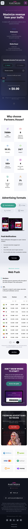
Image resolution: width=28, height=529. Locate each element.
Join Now (14, 352)
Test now (14, 258)
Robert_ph (15, 492)
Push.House (15, 488)
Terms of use (14, 524)
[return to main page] (14, 3)
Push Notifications (9, 205)
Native (22, 210)
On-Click (8, 210)
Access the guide (14, 383)
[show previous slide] (10, 342)
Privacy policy (14, 526)
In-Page (23, 205)
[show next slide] (17, 342)
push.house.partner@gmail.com (15, 498)
